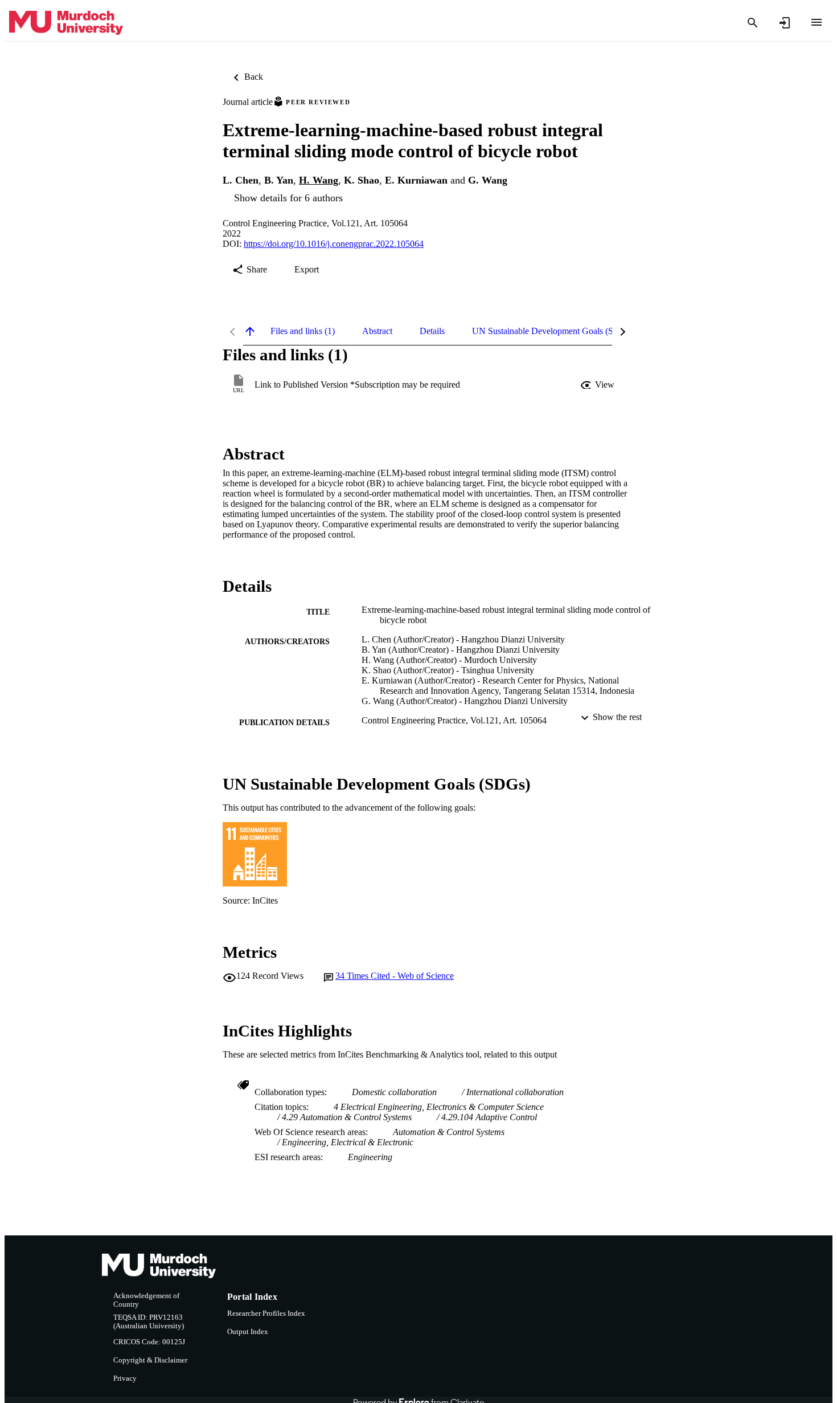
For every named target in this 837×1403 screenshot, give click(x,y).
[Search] (752, 22)
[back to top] (250, 331)
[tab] (302, 331)
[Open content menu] (816, 22)
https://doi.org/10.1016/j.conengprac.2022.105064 (334, 244)
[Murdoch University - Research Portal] (66, 23)
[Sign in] (784, 22)
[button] (598, 384)
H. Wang (318, 180)
